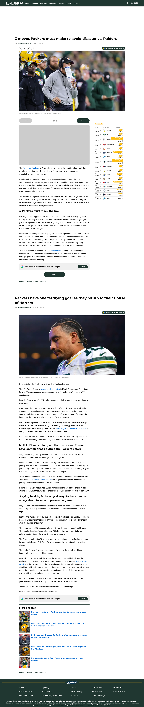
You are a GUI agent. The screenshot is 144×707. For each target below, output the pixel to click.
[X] (132, 3)
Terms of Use (96, 691)
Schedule (43, 3)
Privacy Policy (76, 691)
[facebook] (127, 3)
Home (21, 282)
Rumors (35, 3)
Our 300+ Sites (97, 687)
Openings (46, 687)
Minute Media (16, 701)
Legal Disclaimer (26, 695)
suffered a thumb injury (42, 480)
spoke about (56, 251)
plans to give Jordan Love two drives (71, 428)
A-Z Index (74, 695)
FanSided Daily (25, 691)
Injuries (69, 3)
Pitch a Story (47, 691)
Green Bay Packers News (36, 282)
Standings (53, 3)
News (27, 3)
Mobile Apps (118, 687)
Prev (25, 121)
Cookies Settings (98, 695)
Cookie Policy (119, 691)
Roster (61, 3)
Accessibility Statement (52, 695)
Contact (73, 687)
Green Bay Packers (31, 168)
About (21, 687)
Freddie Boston (24, 43)
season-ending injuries (50, 389)
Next (83, 121)
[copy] (32, 48)
